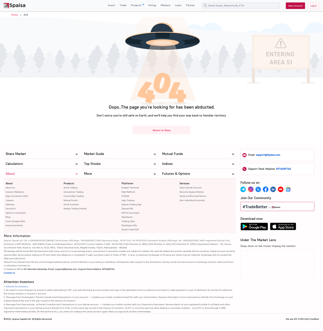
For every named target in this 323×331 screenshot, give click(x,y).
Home (14, 14)
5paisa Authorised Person (193, 196)
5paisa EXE (127, 208)
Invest (111, 5)
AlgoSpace (127, 216)
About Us (10, 187)
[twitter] (258, 189)
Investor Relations (15, 191)
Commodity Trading (74, 196)
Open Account (295, 5)
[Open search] (205, 5)
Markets (165, 5)
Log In (313, 5)
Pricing (152, 5)
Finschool (11, 208)
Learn (178, 5)
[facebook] (265, 189)
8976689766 (283, 168)
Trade (123, 5)
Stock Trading (70, 187)
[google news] (288, 189)
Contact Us (9, 272)
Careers (10, 200)
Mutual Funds (71, 200)
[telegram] (243, 189)
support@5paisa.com (268, 154)
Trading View (128, 221)
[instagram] (250, 189)
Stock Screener (71, 204)
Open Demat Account (191, 187)
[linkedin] (273, 189)
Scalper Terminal (130, 187)
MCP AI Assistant (130, 212)
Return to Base (161, 130)
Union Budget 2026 (15, 221)
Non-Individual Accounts (192, 200)
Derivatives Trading (73, 191)
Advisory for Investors (17, 286)
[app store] (283, 227)
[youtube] (280, 189)
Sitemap (10, 204)
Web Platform (128, 191)
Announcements (14, 225)
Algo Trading (127, 200)
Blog (8, 216)
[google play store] (254, 227)
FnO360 (125, 196)
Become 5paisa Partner (192, 191)
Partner (190, 5)
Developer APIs (129, 225)
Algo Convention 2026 (17, 196)
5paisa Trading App (131, 204)
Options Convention (16, 212)
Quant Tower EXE (130, 229)
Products (136, 5)
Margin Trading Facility (75, 208)
